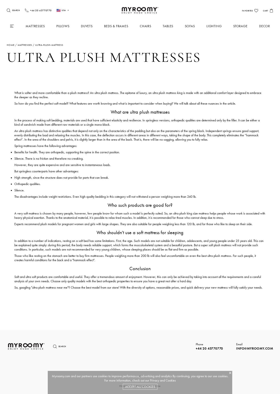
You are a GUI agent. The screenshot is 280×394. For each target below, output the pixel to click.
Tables (168, 26)
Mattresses (35, 26)
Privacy (154, 380)
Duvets (87, 26)
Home (10, 45)
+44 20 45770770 (209, 348)
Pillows (62, 26)
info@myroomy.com (254, 348)
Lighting (214, 26)
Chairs (145, 26)
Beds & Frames (116, 26)
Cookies (171, 380)
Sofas (190, 26)
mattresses (25, 45)
